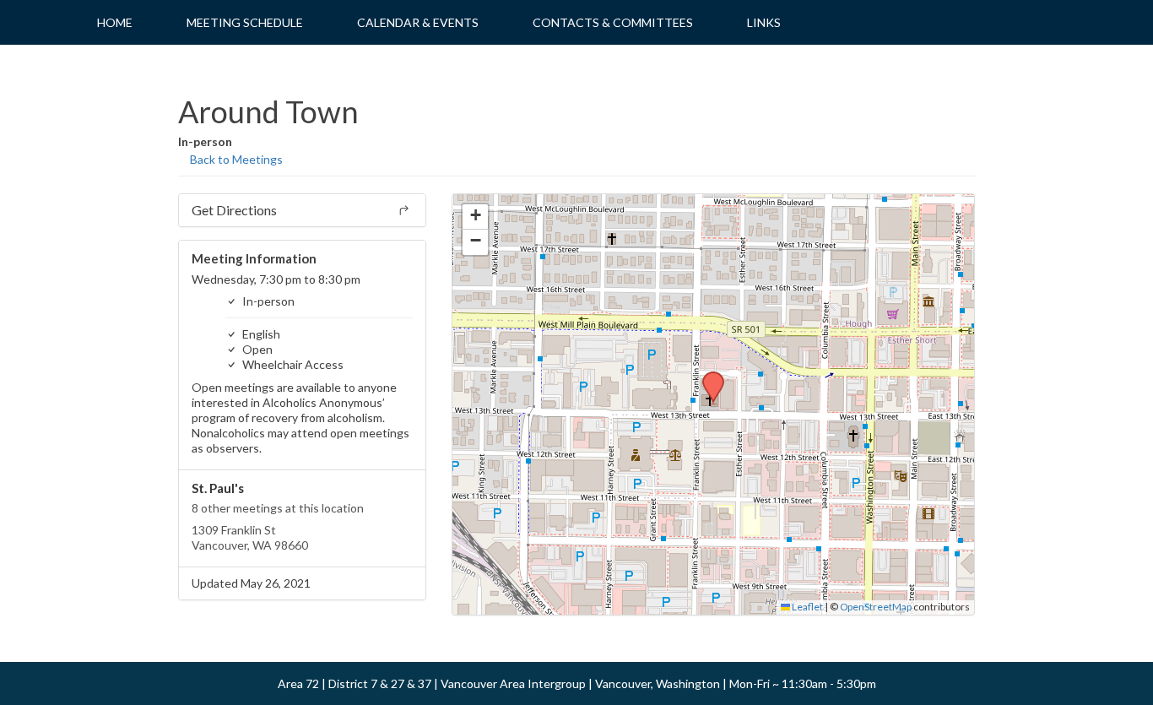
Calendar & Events (418, 22)
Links (764, 22)
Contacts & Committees (613, 22)
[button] (707, 376)
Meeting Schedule (245, 22)
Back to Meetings (235, 159)
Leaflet (806, 606)
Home (115, 22)
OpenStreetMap (876, 606)
